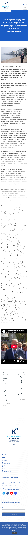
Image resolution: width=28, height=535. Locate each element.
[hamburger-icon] (25, 8)
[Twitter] (16, 4)
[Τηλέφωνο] (26, 4)
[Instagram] (15, 493)
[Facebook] (20, 4)
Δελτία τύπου (21, 66)
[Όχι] (26, 528)
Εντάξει (14, 532)
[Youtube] (23, 4)
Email (3, 508)
